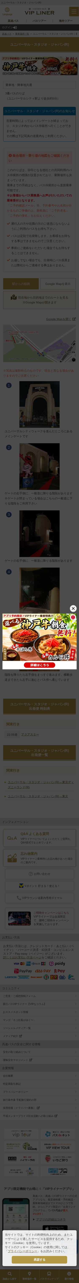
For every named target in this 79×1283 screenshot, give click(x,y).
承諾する (40, 1259)
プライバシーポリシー (22, 1251)
